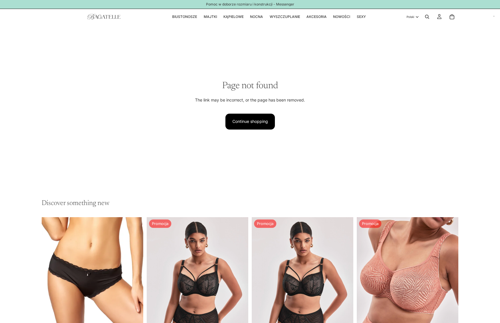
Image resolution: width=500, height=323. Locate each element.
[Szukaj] (427, 16)
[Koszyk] (452, 16)
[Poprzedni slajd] (155, 293)
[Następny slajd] (239, 293)
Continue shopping (250, 121)
